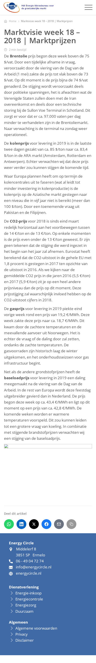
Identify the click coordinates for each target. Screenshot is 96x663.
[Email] (59, 524)
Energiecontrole (29, 599)
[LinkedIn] (21, 524)
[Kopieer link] (71, 524)
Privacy (21, 634)
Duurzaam (24, 611)
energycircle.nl (28, 573)
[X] (34, 524)
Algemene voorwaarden (36, 628)
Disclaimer (24, 640)
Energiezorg (25, 605)
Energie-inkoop (28, 593)
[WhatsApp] (9, 524)
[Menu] (88, 7)
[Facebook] (46, 524)
